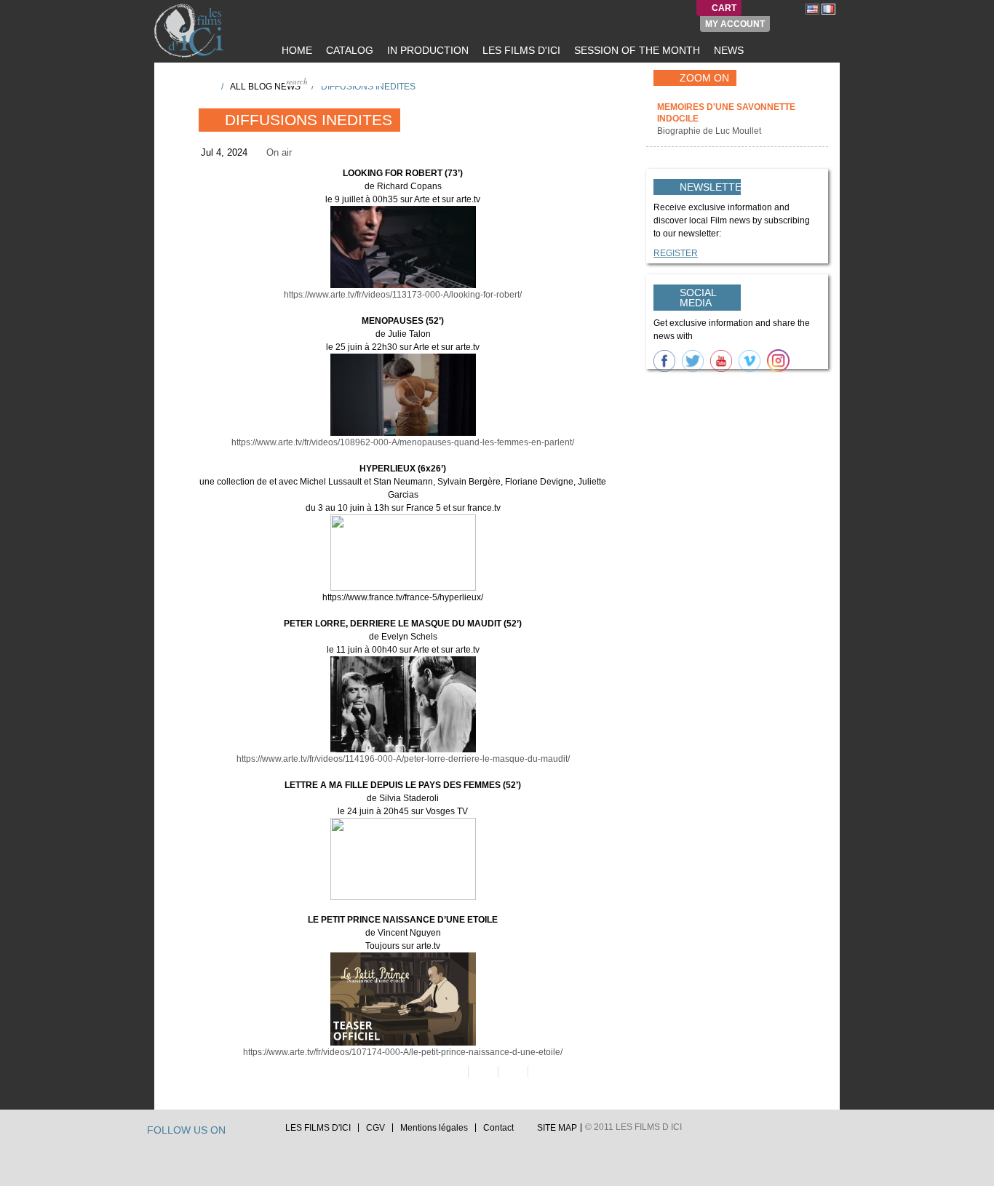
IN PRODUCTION (426, 50)
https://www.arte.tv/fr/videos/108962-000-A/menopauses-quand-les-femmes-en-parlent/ (402, 442)
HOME (295, 50)
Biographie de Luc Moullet (710, 131)
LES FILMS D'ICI (520, 50)
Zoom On (704, 78)
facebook (252, 1131)
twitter (238, 1131)
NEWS (727, 50)
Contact (498, 1128)
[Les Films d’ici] (190, 30)
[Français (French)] (828, 8)
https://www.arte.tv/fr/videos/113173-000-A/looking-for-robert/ (403, 295)
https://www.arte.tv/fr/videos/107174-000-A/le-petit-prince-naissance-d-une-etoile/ (402, 1052)
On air (279, 152)
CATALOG (348, 50)
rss (266, 1131)
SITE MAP (557, 1128)
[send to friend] (452, 1072)
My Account (735, 24)
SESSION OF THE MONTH (635, 50)
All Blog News (265, 86)
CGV (375, 1128)
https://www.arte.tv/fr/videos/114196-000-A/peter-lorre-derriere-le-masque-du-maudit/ (403, 759)
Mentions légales (434, 1128)
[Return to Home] (205, 86)
